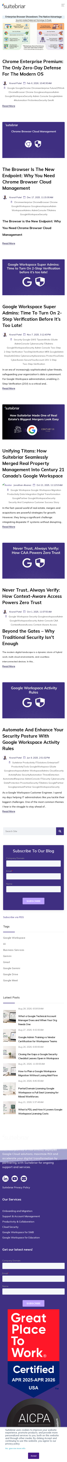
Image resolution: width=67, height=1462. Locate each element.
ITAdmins (51, 210)
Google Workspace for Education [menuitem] (21, 1237)
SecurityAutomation (32, 774)
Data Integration (28, 494)
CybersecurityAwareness (33, 355)
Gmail (6, 962)
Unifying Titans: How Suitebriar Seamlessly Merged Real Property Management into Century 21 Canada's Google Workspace (33, 463)
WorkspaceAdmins (21, 210)
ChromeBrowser (17, 92)
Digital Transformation (48, 494)
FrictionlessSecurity (37, 100)
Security (18, 339)
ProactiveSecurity (29, 782)
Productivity (13, 494)
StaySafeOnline (12, 355)
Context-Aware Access (45, 624)
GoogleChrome (23, 88)
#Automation (20, 100)
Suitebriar (17, 762)
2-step (53, 359)
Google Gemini (11, 968)
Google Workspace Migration (46, 490)
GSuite (54, 339)
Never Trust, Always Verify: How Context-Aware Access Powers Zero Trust (32, 596)
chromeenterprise (40, 88)
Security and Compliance (21, 502)
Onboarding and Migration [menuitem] (17, 1211)
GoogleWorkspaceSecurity (18, 96)
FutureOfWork (57, 88)
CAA (55, 620)
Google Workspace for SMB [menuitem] (18, 1232)
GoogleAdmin (56, 96)
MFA (47, 351)
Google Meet (10, 980)
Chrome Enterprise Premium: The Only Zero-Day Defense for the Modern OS (32, 68)
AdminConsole (38, 210)
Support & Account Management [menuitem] (21, 1216)
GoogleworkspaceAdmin (46, 92)
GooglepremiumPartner (20, 786)
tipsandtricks (43, 339)
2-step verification (13, 351)
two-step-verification (34, 364)
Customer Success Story (46, 502)
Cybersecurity (36, 343)
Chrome (29, 92)
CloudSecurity (57, 770)
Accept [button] (33, 1455)
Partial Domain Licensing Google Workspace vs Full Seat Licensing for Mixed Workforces (38, 1092)
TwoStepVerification (34, 351)
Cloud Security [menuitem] (10, 1226)
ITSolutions (41, 762)
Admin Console (40, 96)
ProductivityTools (20, 766)
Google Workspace (20, 490)
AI (4, 943)
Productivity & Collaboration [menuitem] (18, 1221)
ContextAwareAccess (22, 624)
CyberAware (17, 359)
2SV (47, 359)
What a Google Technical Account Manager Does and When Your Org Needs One (37, 1020)
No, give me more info (15, 1448)
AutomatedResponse (13, 778)
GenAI (51, 100)
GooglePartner (19, 498)
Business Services (13, 949)
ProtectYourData (55, 355)
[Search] (60, 831)
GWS (33, 339)
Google (11, 88)
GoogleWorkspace (21, 206)
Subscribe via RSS (13, 917)
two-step (56, 347)
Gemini (7, 956)
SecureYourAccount (34, 359)
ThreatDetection (51, 774)
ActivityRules (14, 774)
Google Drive (10, 974)
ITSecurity (45, 778)
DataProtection (12, 782)
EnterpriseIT (53, 762)
